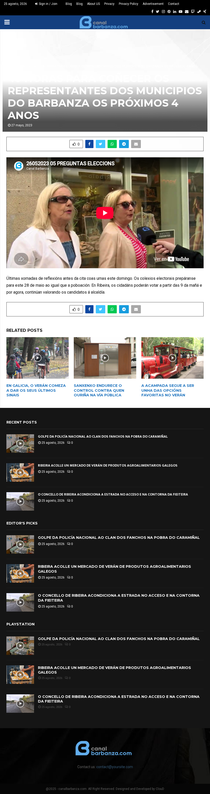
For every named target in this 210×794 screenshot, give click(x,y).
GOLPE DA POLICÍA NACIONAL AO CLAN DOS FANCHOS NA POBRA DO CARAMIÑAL (103, 436)
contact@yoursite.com (114, 767)
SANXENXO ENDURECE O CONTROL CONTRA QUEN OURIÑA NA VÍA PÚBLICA (99, 390)
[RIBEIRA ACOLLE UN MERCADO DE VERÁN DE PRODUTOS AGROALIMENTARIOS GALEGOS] (20, 472)
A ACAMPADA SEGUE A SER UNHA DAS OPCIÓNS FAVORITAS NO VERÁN (167, 390)
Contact (173, 4)
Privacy (109, 4)
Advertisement (153, 4)
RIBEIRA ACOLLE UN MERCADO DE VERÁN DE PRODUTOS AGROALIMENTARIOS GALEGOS (107, 465)
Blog (69, 4)
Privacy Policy (128, 4)
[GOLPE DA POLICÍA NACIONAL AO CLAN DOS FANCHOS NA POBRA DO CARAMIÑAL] (20, 443)
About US (93, 4)
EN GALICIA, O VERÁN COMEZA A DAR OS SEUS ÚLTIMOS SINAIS (36, 390)
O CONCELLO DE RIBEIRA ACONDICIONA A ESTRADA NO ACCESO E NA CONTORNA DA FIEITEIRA (113, 494)
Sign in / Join (47, 4)
